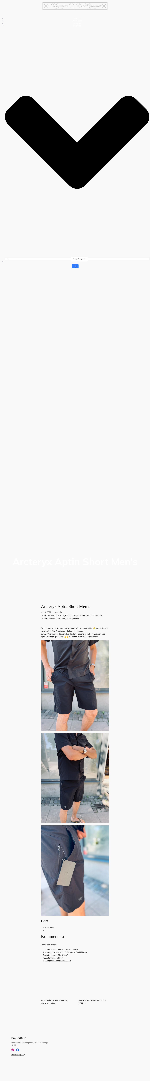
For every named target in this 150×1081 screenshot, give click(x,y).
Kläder (68, 615)
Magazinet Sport (18, 1038)
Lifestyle (75, 615)
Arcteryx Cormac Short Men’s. (58, 961)
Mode (82, 615)
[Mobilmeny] (75, 266)
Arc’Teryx (46, 615)
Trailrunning (61, 618)
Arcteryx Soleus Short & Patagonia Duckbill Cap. (66, 952)
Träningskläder (73, 618)
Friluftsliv (60, 615)
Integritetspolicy (79, 259)
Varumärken (77, 21)
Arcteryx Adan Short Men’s (57, 955)
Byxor (53, 615)
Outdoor (44, 618)
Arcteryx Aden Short (54, 958)
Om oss (77, 18)
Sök (77, 261)
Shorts (52, 618)
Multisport (90, 615)
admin (59, 612)
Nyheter (77, 23)
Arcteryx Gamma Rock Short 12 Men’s (61, 949)
